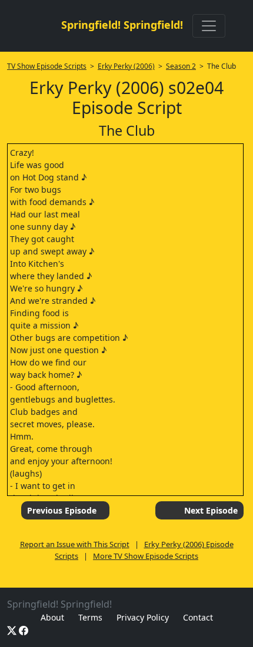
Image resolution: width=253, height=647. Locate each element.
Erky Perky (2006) (126, 66)
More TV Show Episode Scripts (145, 556)
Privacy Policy (142, 617)
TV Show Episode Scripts (46, 66)
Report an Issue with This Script (74, 544)
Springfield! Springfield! (122, 25)
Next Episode (211, 510)
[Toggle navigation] (208, 26)
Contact (198, 617)
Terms (90, 617)
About (52, 617)
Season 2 (181, 66)
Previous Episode (61, 510)
